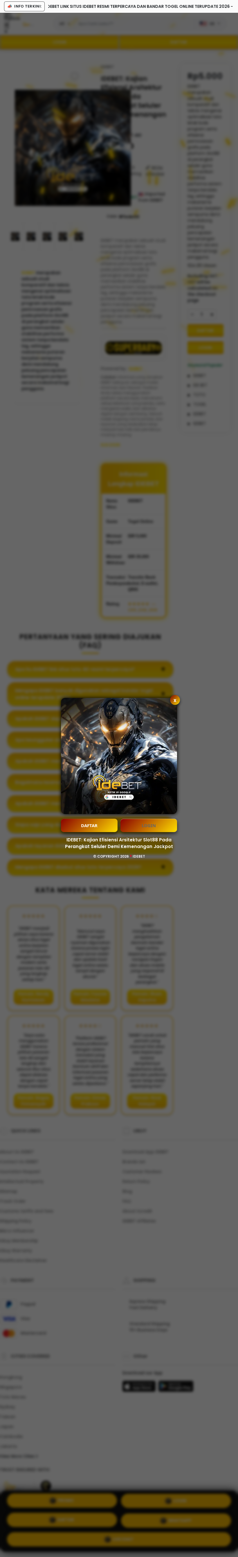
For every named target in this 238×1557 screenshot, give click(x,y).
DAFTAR (89, 825)
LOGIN (149, 825)
